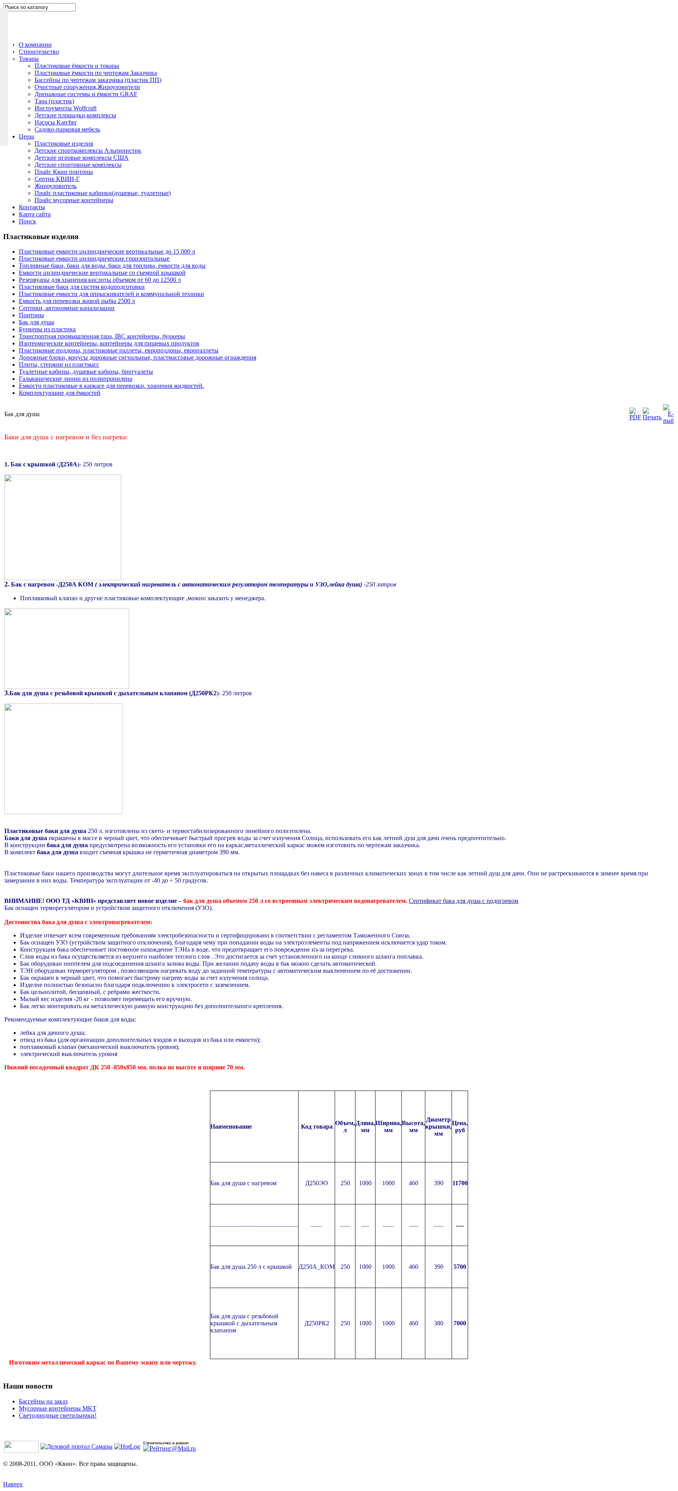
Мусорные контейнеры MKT (58, 1408)
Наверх (13, 1484)
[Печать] (652, 417)
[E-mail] (668, 420)
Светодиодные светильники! (58, 1415)
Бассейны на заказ (43, 1401)
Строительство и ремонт (166, 1443)
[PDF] (635, 417)
